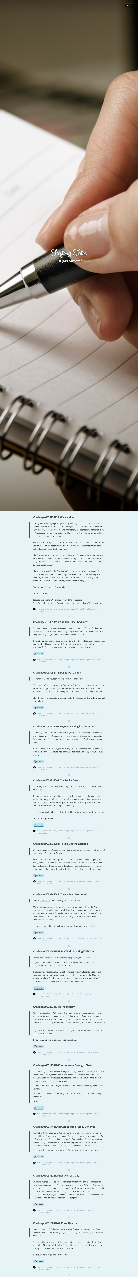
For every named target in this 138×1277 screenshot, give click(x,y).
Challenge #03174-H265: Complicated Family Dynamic (64, 1126)
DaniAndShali (46, 1033)
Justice (95, 609)
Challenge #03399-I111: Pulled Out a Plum (57, 672)
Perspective (91, 994)
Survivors (96, 831)
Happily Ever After (86, 767)
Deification (96, 660)
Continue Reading (41, 593)
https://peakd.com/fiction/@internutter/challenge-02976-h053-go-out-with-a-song (67, 1150)
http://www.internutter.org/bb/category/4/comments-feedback (61, 603)
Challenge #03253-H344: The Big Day (54, 1007)
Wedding (96, 1052)
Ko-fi (65, 587)
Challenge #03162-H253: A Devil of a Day (56, 1175)
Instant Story (51, 609)
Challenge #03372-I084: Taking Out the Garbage (60, 843)
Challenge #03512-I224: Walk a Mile (53, 517)
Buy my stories (95, 603)
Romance (83, 994)
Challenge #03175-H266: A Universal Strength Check (63, 1065)
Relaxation (97, 767)
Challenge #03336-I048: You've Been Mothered (60, 894)
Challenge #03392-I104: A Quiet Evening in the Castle (63, 726)
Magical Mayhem (76, 609)
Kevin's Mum (45, 900)
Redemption (94, 714)
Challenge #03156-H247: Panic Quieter (55, 1223)
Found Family (84, 714)
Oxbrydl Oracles (75, 938)
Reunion (95, 1163)
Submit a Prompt (61, 600)
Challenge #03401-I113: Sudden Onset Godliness (60, 622)
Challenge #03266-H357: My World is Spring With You (63, 951)
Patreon (49, 587)
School (95, 1210)
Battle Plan (96, 1267)
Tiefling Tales (87, 609)
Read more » (38, 653)
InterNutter (40, 609)
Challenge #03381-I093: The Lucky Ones (55, 780)
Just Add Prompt (63, 609)
